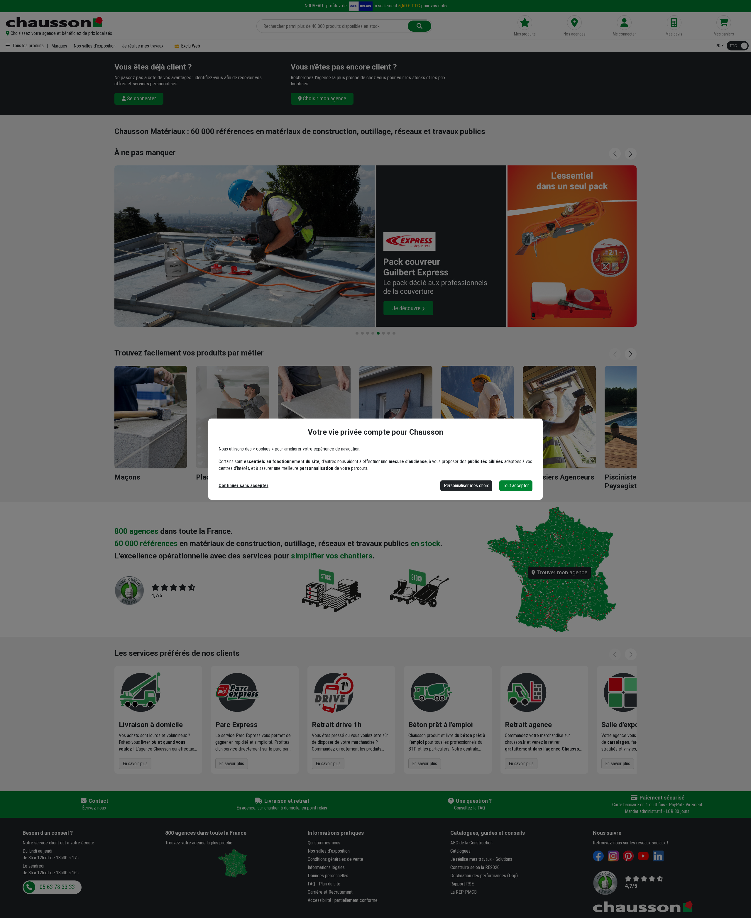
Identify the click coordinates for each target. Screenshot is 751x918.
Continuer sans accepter (243, 485)
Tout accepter (516, 485)
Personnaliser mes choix (466, 485)
